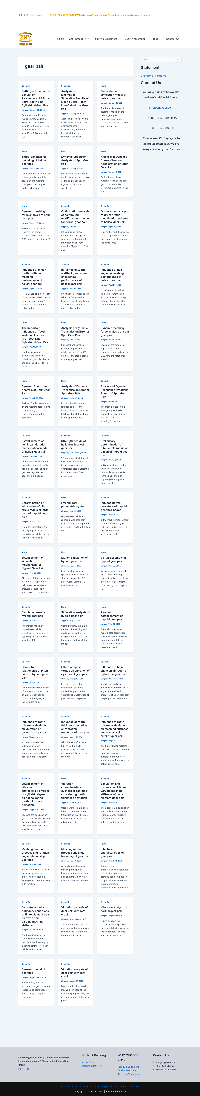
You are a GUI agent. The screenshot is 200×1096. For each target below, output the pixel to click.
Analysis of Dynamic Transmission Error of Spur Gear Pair (75, 331)
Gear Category (77, 38)
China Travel (67, 1086)
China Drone (82, 1086)
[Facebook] (19, 1069)
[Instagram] (28, 1069)
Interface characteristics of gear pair (112, 852)
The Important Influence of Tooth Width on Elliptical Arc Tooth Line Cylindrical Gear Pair (35, 335)
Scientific (26, 86)
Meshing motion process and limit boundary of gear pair (75, 852)
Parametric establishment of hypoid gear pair (112, 616)
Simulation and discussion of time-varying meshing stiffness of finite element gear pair (113, 791)
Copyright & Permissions (153, 75)
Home (60, 38)
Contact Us (172, 38)
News (103, 86)
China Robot (121, 1086)
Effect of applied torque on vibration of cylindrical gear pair (75, 670)
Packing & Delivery (92, 1065)
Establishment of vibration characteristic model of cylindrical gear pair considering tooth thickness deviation (35, 794)
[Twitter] (23, 1069)
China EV (134, 1086)
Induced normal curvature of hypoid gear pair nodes (114, 506)
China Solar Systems (101, 1086)
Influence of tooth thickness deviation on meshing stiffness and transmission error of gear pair (114, 729)
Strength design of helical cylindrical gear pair (73, 444)
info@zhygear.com (161, 107)
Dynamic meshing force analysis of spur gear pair (36, 215)
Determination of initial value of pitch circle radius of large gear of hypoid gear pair (35, 510)
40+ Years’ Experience (129, 1074)
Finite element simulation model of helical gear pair (113, 95)
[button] (87, 38)
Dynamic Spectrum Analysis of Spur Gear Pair (75, 160)
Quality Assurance (135, 38)
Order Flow (88, 1062)
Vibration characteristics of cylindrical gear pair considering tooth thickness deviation (74, 791)
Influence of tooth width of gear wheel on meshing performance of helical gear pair (74, 276)
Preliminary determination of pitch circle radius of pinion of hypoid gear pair (115, 448)
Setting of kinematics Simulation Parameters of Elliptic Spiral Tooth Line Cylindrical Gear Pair (36, 98)
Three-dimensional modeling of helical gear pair (34, 160)
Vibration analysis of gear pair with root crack (74, 911)
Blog (155, 38)
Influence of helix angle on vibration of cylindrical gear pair (114, 670)
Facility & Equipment (105, 38)
